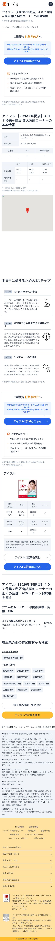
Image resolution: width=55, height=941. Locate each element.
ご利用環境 (19, 827)
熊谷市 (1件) (44, 684)
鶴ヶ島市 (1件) (9, 696)
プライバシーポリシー (33, 834)
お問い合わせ (39, 838)
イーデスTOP (8, 727)
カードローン (20, 727)
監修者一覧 (45, 831)
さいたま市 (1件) (10, 651)
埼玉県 (38, 727)
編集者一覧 (14, 834)
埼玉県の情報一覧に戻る (27, 705)
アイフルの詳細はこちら (27, 61)
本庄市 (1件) (38, 671)
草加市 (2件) (22, 690)
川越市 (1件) (38, 677)
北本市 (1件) (30, 684)
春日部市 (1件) (23, 677)
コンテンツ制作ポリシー (13, 831)
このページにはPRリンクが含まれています (21, 27)
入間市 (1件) (8, 677)
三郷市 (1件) (8, 690)
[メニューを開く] (51, 4)
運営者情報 (33, 827)
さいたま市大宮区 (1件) (13, 658)
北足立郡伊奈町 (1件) (12, 684)
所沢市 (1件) (36, 690)
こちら (18, 784)
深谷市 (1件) (8, 671)
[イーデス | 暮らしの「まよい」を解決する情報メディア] (10, 5)
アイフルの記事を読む (27, 557)
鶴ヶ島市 (46, 727)
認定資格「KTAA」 (36, 928)
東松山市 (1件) (23, 671)
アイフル (30, 727)
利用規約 (32, 831)
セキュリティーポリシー (18, 838)
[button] (27, 210)
